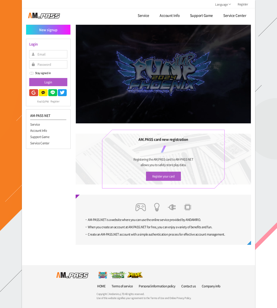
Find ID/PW (43, 101)
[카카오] (43, 92)
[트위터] (62, 92)
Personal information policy (157, 286)
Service (35, 124)
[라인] (52, 92)
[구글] (33, 92)
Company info (211, 286)
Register (54, 101)
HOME (101, 286)
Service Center (39, 143)
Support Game (39, 136)
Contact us (188, 286)
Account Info (38, 130)
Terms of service (122, 286)
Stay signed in (43, 73)
